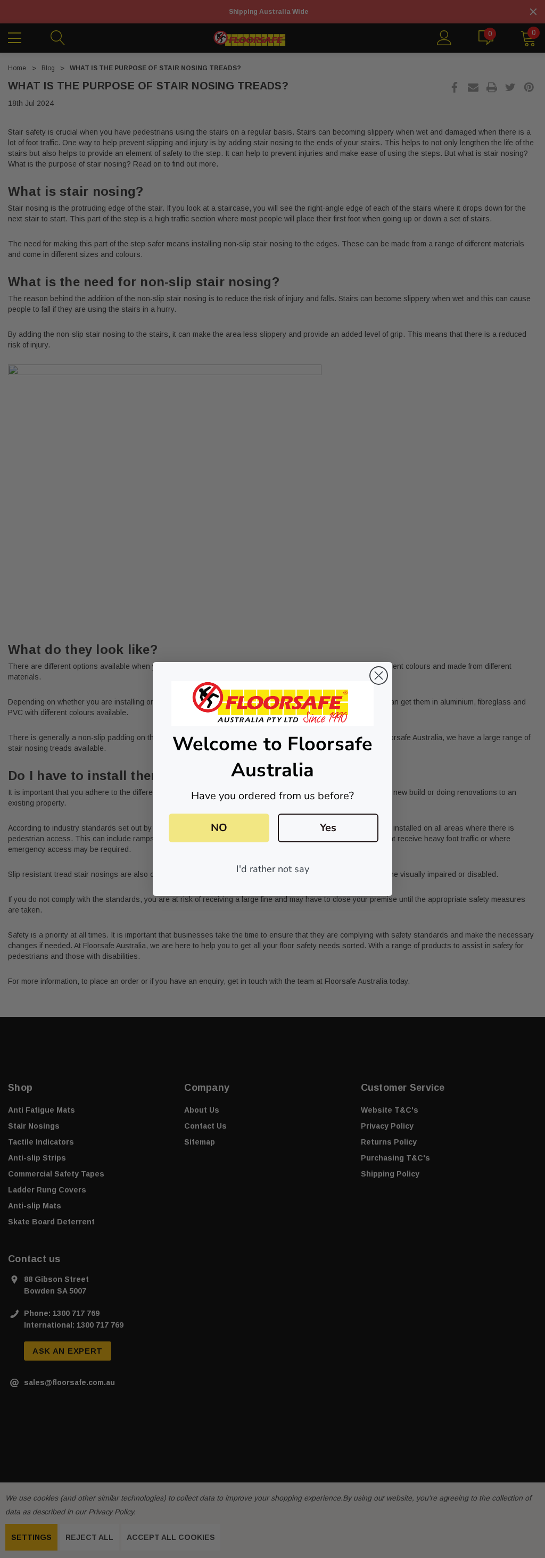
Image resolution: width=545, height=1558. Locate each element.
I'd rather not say (272, 869)
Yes (328, 828)
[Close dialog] (378, 675)
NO (219, 828)
